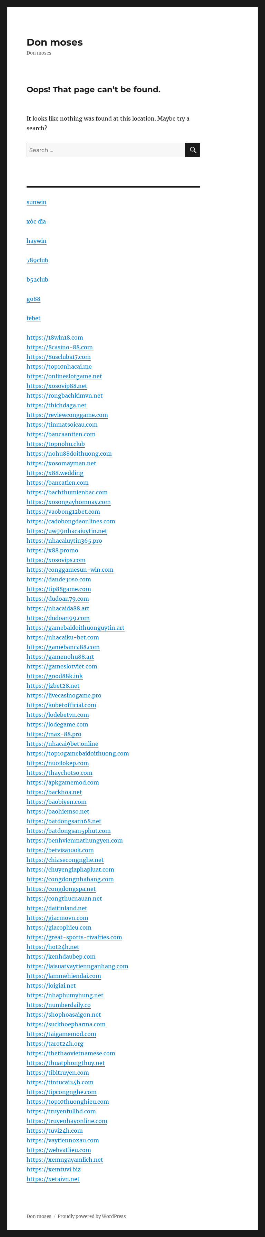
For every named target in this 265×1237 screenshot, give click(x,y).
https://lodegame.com (57, 724)
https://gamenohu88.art (60, 656)
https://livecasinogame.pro (64, 695)
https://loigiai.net (51, 985)
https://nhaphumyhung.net (65, 995)
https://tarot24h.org (55, 1043)
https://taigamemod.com (61, 1033)
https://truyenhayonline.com (67, 1120)
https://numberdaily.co (59, 1004)
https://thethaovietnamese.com (71, 1053)
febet (34, 318)
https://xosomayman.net (61, 463)
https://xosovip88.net (57, 385)
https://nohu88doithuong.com (69, 453)
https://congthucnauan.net (64, 898)
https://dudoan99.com (58, 618)
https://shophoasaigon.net (64, 1014)
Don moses (55, 42)
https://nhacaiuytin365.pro (64, 540)
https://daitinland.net (57, 908)
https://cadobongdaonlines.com (71, 521)
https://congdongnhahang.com (70, 879)
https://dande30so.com (59, 579)
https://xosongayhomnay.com (69, 501)
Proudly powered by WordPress (92, 1216)
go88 (33, 298)
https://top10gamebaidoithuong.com (78, 753)
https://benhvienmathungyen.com (75, 840)
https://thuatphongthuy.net (66, 1062)
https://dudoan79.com (58, 598)
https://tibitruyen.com (58, 1072)
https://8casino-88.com (60, 347)
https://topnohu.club (56, 443)
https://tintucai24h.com (60, 1082)
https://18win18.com (55, 337)
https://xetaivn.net (53, 1179)
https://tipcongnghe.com (62, 1091)
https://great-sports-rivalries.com (74, 937)
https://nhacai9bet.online (62, 743)
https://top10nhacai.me (59, 366)
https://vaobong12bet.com (63, 511)
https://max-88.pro (54, 734)
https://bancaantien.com (61, 434)
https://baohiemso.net (58, 811)
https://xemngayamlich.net (65, 1159)
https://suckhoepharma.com (66, 1024)
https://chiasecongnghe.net (65, 859)
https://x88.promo (52, 550)
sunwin (37, 202)
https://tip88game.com (59, 589)
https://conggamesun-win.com (70, 569)
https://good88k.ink (55, 676)
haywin (37, 240)
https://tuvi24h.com (55, 1130)
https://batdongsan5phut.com (69, 830)
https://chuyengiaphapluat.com (70, 869)
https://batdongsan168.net (64, 821)
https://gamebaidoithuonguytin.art (76, 627)
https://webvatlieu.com (59, 1149)
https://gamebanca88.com (63, 647)
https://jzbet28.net (53, 685)
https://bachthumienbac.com (67, 492)
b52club (37, 279)
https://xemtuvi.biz (54, 1169)
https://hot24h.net (53, 946)
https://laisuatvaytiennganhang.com (77, 966)
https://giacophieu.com (59, 927)
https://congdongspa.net (61, 888)
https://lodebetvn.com (58, 714)
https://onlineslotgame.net (64, 376)
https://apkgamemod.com (63, 782)
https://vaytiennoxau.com (63, 1140)
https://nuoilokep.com (58, 763)
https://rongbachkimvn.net (65, 395)
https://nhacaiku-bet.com (63, 637)
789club (37, 260)
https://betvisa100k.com (60, 850)
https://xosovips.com (56, 559)
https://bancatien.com (58, 482)
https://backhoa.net (54, 792)
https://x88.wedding (55, 472)
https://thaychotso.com (59, 772)
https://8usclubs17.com (59, 356)
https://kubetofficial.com (61, 705)
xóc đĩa (36, 221)
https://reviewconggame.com (67, 414)
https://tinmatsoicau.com (62, 424)
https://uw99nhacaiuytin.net (67, 530)
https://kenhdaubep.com (61, 956)
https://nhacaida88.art (58, 608)
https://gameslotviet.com (62, 666)
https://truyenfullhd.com (61, 1111)
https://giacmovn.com (57, 917)
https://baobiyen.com (57, 801)
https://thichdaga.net (57, 405)
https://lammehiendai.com (64, 975)
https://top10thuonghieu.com (68, 1101)
